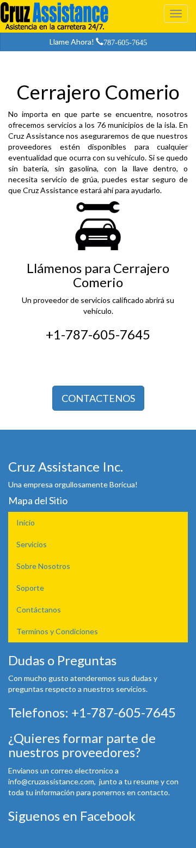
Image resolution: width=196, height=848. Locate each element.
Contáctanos (38, 609)
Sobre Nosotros (43, 566)
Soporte (30, 587)
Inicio (25, 522)
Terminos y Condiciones (57, 631)
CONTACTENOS (98, 398)
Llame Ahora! (98, 41)
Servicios (31, 544)
